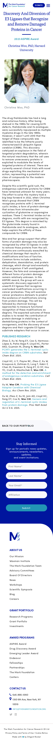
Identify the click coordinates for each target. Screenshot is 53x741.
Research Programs (21, 616)
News (13, 580)
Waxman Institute (20, 561)
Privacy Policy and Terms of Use (19, 733)
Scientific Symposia (21, 589)
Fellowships (16, 662)
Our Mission (17, 556)
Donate (39, 5)
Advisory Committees (22, 570)
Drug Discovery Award (23, 648)
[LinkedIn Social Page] (17, 714)
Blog (12, 594)
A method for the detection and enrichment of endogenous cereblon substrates (26, 373)
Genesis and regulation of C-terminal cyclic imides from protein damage (24, 402)
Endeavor (15, 658)
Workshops (16, 584)
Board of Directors (21, 575)
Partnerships (17, 667)
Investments (17, 626)
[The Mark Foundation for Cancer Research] (14, 5)
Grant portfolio (18, 621)
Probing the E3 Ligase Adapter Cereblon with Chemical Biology (24, 387)
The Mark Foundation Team (26, 565)
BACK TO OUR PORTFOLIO (18, 425)
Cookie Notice (41, 733)
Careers (14, 599)
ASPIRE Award (18, 643)
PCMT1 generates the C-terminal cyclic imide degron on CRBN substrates (25, 351)
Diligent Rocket (34, 736)
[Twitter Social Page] (12, 714)
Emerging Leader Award (24, 653)
